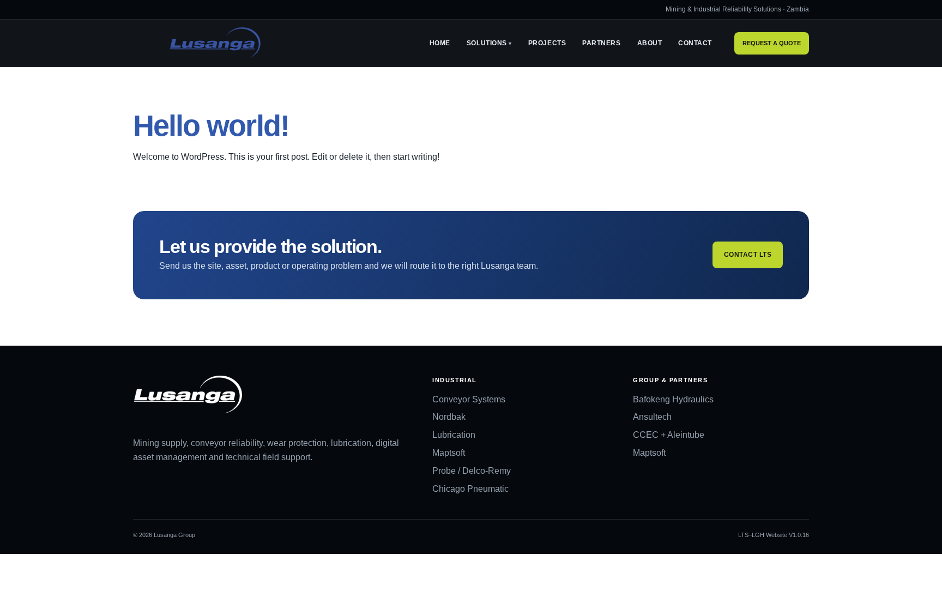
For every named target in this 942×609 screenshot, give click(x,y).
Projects (547, 43)
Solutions (487, 43)
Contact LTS (747, 254)
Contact (695, 43)
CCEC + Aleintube (668, 434)
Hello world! (211, 125)
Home (440, 43)
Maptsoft (448, 452)
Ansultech (652, 416)
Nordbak (449, 416)
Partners (601, 43)
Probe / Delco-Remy (471, 470)
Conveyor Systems (468, 399)
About (649, 43)
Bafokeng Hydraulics (673, 399)
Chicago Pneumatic (470, 488)
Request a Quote (771, 43)
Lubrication (453, 434)
